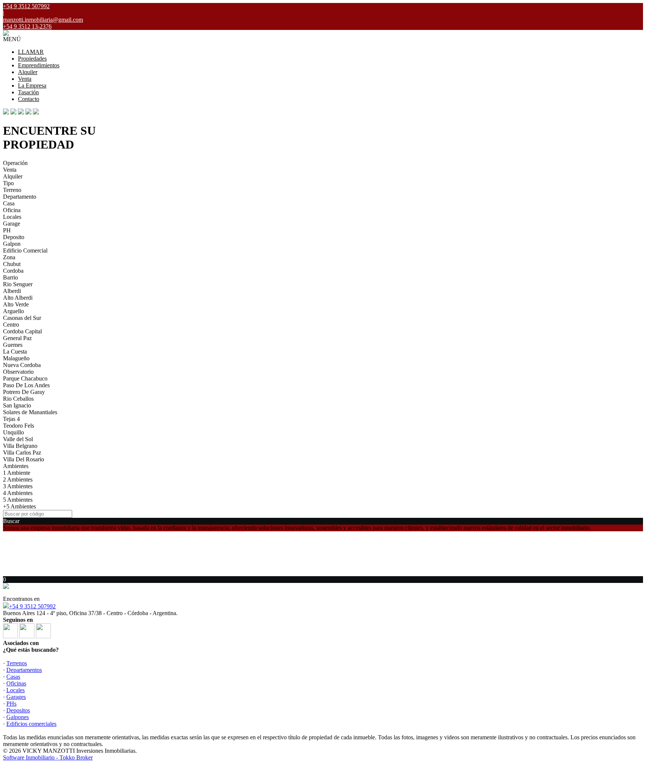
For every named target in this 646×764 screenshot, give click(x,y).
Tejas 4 (11, 419)
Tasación (28, 92)
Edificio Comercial (25, 250)
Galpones (17, 717)
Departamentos (24, 670)
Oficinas (16, 683)
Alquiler (27, 72)
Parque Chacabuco (25, 378)
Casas (13, 676)
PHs (11, 703)
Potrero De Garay (24, 392)
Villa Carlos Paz (22, 452)
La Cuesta (15, 351)
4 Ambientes (18, 493)
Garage (11, 223)
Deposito (13, 237)
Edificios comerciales (31, 724)
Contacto (28, 99)
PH (7, 230)
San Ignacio (17, 405)
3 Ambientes (18, 486)
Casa (9, 203)
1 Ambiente (16, 473)
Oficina (12, 210)
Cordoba (13, 271)
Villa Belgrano (20, 446)
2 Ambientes (18, 479)
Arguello (13, 311)
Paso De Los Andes (26, 385)
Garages (16, 697)
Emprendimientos (38, 65)
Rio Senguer (18, 284)
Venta (24, 79)
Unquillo (13, 432)
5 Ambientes (18, 499)
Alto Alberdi (18, 297)
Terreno (12, 190)
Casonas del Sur (22, 318)
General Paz (17, 338)
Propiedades (32, 58)
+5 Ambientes (19, 506)
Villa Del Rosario (23, 459)
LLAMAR (31, 52)
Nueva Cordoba (22, 365)
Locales (12, 217)
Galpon (12, 244)
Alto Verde (16, 304)
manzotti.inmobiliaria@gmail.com (43, 19)
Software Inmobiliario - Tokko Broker (48, 757)
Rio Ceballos (18, 398)
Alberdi (12, 291)
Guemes (12, 345)
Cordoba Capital (22, 331)
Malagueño (16, 358)
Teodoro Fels (18, 425)
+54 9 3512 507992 (32, 606)
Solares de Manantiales (30, 412)
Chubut (12, 264)
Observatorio (18, 372)
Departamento (19, 196)
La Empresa (32, 85)
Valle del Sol (18, 439)
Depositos (18, 710)
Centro (11, 324)
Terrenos (16, 663)
